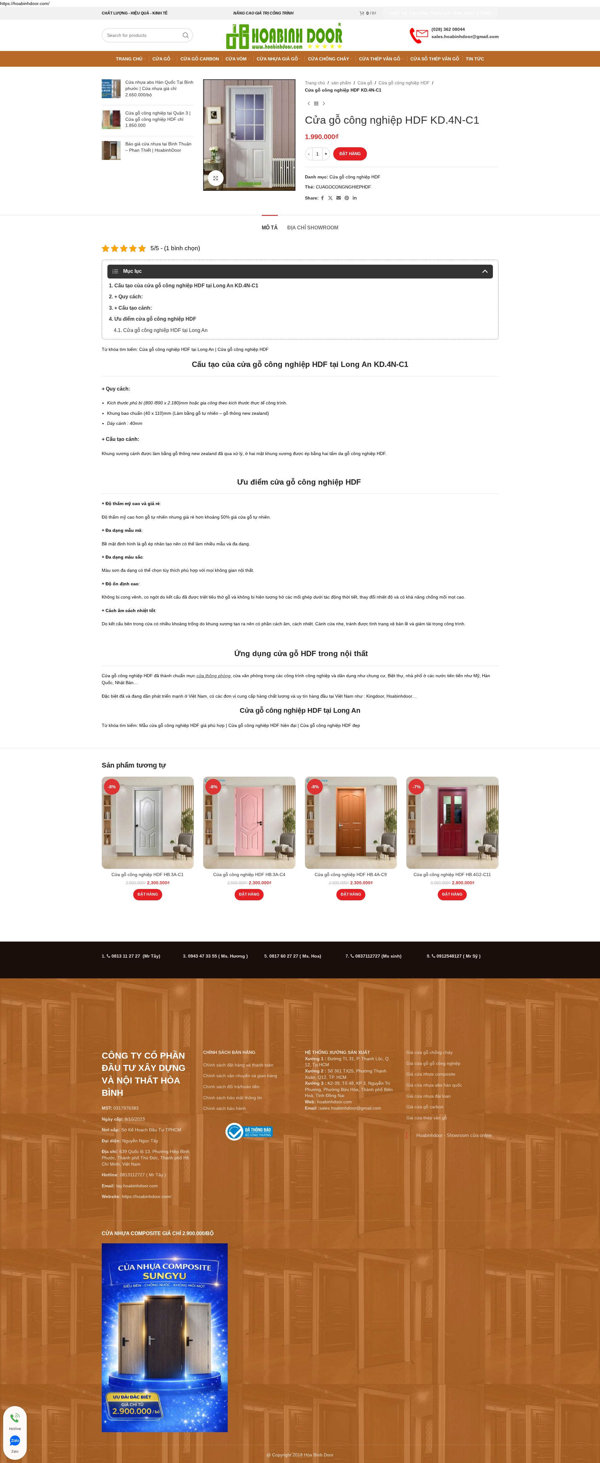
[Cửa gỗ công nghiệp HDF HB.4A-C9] (351, 823)
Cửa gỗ (364, 82)
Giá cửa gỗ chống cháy (429, 1052)
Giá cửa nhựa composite (430, 1074)
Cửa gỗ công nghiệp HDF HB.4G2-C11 (452, 874)
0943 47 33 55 (218, 956)
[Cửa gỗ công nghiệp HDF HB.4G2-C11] (452, 823)
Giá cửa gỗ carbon (424, 1106)
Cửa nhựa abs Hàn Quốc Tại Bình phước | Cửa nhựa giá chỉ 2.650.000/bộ (159, 88)
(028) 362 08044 (448, 29)
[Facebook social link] (322, 198)
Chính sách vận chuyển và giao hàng (240, 1075)
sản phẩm (341, 82)
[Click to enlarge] (216, 178)
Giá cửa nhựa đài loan (428, 1096)
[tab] (270, 224)
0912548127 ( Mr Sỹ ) (459, 956)
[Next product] (324, 103)
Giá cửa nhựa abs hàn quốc (434, 1085)
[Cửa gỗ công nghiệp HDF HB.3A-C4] (249, 823)
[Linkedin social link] (354, 198)
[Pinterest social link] (347, 198)
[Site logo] (284, 34)
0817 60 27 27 (295, 956)
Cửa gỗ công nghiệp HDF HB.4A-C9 (351, 874)
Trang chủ (315, 82)
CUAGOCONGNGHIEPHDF (343, 186)
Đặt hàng (350, 153)
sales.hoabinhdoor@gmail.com (465, 36)
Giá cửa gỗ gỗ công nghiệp (433, 1063)
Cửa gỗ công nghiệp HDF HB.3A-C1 (147, 874)
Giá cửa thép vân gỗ (426, 1117)
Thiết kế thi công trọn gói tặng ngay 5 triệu (440, 13)
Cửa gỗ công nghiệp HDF (404, 82)
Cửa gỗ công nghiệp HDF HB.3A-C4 (249, 874)
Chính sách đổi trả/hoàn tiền (231, 1086)
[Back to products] (316, 103)
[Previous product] (308, 103)
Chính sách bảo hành (224, 1108)
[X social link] (330, 198)
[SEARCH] (186, 35)
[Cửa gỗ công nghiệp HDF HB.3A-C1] (148, 823)
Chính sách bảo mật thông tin (232, 1097)
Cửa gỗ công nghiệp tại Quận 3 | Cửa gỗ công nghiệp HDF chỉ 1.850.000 (158, 119)
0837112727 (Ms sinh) (378, 956)
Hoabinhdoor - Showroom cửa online (454, 1135)
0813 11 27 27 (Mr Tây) (135, 956)
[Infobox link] (249, 1134)
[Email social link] (338, 198)
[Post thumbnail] (111, 89)
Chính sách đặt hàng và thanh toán (238, 1064)
